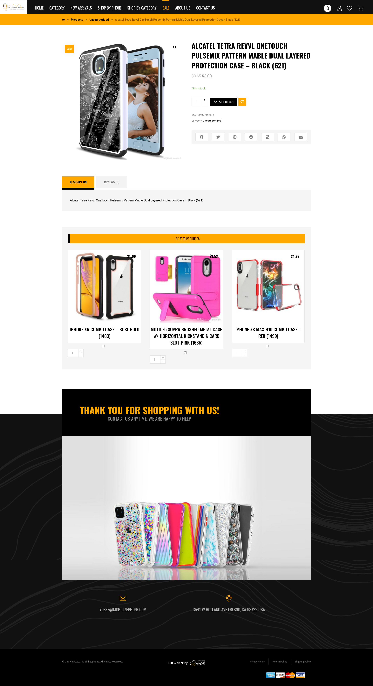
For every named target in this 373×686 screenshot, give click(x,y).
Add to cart (226, 102)
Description (78, 182)
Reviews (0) (111, 182)
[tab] (78, 183)
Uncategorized (212, 120)
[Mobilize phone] (13, 7)
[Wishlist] (349, 8)
